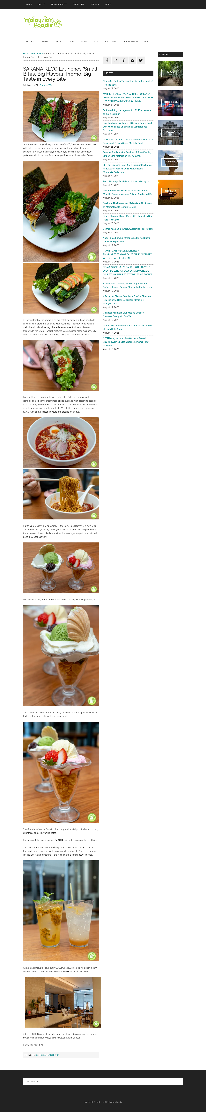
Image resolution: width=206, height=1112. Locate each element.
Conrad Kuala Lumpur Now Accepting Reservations (128, 229)
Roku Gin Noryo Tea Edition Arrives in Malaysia (126, 181)
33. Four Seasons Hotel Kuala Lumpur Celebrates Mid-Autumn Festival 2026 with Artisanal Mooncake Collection (127, 169)
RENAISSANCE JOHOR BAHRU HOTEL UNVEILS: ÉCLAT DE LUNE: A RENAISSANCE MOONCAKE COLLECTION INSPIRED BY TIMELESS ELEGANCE (127, 271)
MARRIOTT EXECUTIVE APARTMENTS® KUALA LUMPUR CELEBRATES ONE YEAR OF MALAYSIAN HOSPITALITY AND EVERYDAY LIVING (128, 98)
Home (26, 53)
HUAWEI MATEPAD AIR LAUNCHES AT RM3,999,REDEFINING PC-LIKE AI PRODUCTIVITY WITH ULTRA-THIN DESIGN (127, 254)
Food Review (37, 53)
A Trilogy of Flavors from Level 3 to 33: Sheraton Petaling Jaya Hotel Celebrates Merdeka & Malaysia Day (127, 300)
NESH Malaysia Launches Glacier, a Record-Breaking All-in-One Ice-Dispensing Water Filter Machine (125, 342)
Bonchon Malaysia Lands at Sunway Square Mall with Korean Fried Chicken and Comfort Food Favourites (127, 127)
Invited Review (53, 1055)
